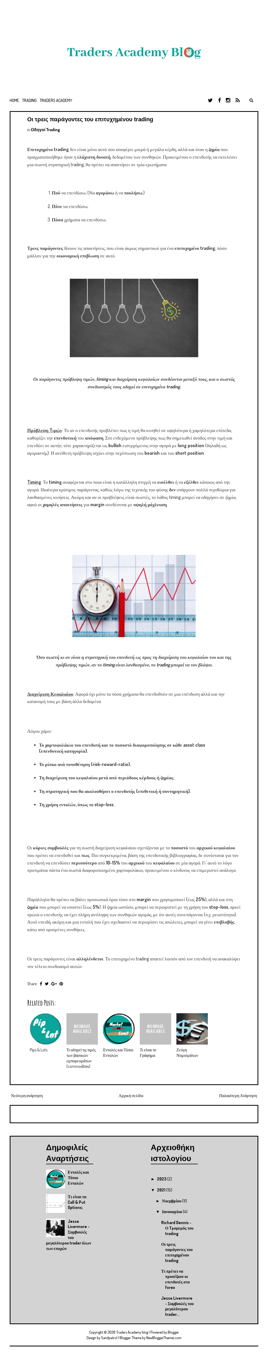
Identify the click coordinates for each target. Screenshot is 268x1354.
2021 (161, 1189)
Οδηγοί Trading (45, 129)
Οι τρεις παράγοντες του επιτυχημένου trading (90, 119)
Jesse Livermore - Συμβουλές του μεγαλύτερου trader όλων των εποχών (68, 1235)
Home (14, 100)
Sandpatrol (109, 1337)
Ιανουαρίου (172, 1211)
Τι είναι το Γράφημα (148, 1052)
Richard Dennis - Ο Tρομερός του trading (177, 1228)
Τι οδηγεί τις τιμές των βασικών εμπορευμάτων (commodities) (81, 1058)
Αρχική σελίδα (131, 1095)
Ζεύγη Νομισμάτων (187, 1052)
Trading (29, 100)
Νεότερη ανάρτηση (27, 1095)
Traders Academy (56, 100)
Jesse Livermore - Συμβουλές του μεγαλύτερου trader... (177, 1306)
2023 (162, 1179)
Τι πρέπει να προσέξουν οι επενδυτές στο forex (175, 1279)
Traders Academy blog (132, 1332)
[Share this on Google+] (54, 983)
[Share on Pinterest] (61, 983)
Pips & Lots (38, 1049)
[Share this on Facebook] (40, 983)
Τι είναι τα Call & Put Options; (77, 1202)
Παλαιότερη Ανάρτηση (238, 1095)
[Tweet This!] (46, 983)
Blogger (173, 1332)
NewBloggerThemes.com (163, 1337)
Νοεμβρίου (172, 1200)
